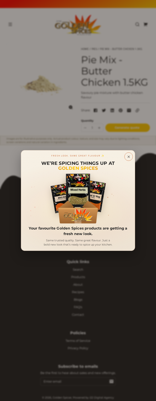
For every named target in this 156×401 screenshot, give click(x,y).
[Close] (128, 156)
